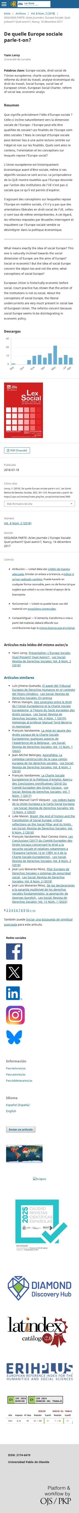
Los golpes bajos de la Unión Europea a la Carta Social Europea (43, 802)
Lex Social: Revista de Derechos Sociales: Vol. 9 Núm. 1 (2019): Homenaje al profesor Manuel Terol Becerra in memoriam (42, 720)
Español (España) (18, 1105)
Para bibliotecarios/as (19, 1080)
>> (34, 910)
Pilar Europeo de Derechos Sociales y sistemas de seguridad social (41, 873)
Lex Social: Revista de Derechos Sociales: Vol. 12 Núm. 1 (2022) (42, 747)
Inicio (7, 13)
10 (27, 910)
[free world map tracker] (24, 1162)
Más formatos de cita (19, 504)
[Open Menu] (4, 4)
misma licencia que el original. (57, 628)
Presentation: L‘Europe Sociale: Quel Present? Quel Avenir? (41, 655)
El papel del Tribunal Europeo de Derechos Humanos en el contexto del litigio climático (43, 690)
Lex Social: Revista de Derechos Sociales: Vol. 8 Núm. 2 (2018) (41, 661)
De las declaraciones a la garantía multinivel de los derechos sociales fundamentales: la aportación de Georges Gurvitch (43, 891)
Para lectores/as (16, 1068)
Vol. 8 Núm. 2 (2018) (43, 13)
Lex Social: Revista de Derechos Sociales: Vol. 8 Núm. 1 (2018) (43, 767)
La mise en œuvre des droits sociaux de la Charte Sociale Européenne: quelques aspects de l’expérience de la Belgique (41, 737)
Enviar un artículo (21, 1129)
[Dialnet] (39, 1423)
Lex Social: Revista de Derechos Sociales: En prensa (40, 696)
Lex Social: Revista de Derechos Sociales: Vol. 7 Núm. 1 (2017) (41, 792)
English (11, 1111)
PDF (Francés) (18, 450)
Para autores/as (15, 1074)
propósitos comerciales (42, 609)
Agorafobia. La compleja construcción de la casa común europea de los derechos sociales (39, 759)
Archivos (21, 13)
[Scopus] (39, 1179)
